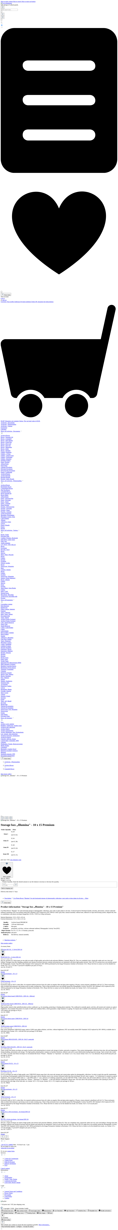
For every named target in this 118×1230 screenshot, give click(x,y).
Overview (4, 302)
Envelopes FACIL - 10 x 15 (9, 1071)
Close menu (7, 295)
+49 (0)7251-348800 (7, 1144)
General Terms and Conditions (13, 1191)
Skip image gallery (6, 774)
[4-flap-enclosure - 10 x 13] (9, 973)
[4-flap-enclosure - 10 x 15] (9, 1089)
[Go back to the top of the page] (2, 1222)
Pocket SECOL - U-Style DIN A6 (11, 957)
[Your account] (1, 292)
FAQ (5, 1165)
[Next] (6, 1136)
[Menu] (2, 7)
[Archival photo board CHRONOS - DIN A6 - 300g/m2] (18, 996)
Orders (33, 302)
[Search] (1, 12)
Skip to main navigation (28, 1)
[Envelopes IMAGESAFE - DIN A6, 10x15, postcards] (17, 1039)
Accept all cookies (28, 1226)
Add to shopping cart (7, 888)
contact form (10, 1151)
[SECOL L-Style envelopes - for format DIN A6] (15, 1112)
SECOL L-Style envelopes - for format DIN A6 (14, 1119)
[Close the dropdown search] (2, 14)
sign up (4, 300)
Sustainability (8, 1177)
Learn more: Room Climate (12, 1182)
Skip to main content (7, 1)
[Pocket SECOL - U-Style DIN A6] (11, 949)
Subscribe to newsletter (7, 1148)
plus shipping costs (15, 860)
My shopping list (40, 302)
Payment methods (25, 302)
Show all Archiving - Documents (10, 431)
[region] (59, 798)
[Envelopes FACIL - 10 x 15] (9, 1063)
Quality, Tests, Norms (10, 1179)
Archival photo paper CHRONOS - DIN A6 (14, 1026)
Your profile (10, 302)
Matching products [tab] (10, 940)
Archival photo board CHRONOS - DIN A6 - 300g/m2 (17, 1004)
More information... (44, 1225)
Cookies (6, 1198)
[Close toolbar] (2, 1215)
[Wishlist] (59, 290)
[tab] (46, 898)
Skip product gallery (7, 943)
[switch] (7, 1210)
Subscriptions (49, 302)
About (6, 1176)
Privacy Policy (8, 1193)
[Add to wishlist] (3, 953)
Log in (3, 298)
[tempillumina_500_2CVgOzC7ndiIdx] (14, 776)
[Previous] (2, 1136)
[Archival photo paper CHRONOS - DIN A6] (14, 1018)
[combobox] (9, 10)
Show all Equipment (7, 600)
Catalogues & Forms (10, 1181)
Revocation (7, 1195)
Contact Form (8, 1160)
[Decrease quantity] (4, 884)
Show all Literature (6, 718)
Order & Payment (9, 1162)
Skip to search (17, 1)
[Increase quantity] (16, 884)
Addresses (17, 302)
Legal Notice (8, 1196)
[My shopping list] (59, 172)
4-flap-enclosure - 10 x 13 (8, 981)
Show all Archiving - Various (9, 530)
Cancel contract (5, 1168)
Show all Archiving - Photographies (11, 481)
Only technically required (8, 1226)
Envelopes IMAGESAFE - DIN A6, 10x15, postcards (16, 1047)
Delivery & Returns (10, 1163)
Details (3, 972)
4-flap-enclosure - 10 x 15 (8, 1097)
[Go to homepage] (6, 3)
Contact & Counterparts (11, 1158)
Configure (19, 1226)
